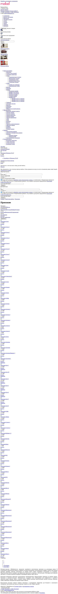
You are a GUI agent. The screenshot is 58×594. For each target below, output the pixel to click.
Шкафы (8, 89)
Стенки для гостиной (11, 73)
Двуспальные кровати (11, 131)
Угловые (17, 209)
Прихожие (8, 72)
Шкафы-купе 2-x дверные (18, 98)
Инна (2, 163)
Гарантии (5, 24)
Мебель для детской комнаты (13, 108)
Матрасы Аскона (13, 135)
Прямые (13, 209)
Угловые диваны (10, 129)
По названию (4, 214)
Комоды (8, 87)
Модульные (9, 209)
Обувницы (8, 106)
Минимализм (8, 212)
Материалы (6, 18)
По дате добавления (5, 217)
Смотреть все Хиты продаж (7, 160)
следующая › (6, 565)
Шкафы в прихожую (14, 93)
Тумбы (7, 83)
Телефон (3, 177)
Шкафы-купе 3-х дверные (18, 99)
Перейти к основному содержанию (9, 1)
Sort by (2, 213)
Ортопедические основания (13, 137)
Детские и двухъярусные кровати (14, 132)
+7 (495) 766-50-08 (5, 12)
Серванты (8, 102)
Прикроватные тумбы (14, 86)
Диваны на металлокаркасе (12, 124)
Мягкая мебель (7, 110)
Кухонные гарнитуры (11, 140)
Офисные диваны (10, 125)
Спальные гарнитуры (11, 74)
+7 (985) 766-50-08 (14, 12)
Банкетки (8, 127)
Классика (3, 212)
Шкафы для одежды (14, 92)
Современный (15, 212)
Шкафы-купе (12, 97)
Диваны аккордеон (10, 115)
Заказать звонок (4, 9)
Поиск (2, 41)
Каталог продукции (8, 17)
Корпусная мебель (7, 70)
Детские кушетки (10, 113)
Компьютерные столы (14, 81)
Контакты (5, 26)
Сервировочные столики (15, 77)
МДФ (5, 207)
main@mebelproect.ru (9, 13)
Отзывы (5, 22)
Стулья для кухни (10, 143)
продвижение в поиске (28, 586)
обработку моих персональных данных (23, 180)
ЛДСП (2, 207)
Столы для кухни (10, 141)
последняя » (6, 566)
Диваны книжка (10, 116)
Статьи (5, 20)
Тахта (7, 120)
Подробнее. (42, 592)
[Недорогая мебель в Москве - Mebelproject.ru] (12, 5)
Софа (7, 118)
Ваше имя (3, 174)
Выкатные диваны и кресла (13, 111)
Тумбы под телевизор (14, 84)
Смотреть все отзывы (6, 170)
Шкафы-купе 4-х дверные (18, 101)
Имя (2, 189)
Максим (2, 166)
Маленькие (3, 209)
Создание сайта (18, 586)
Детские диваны (10, 112)
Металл (8, 207)
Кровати (5, 130)
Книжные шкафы (13, 94)
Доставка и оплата (7, 19)
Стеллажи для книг (11, 103)
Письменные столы (13, 79)
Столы (7, 75)
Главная (2, 199)
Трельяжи (8, 88)
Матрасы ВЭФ (12, 136)
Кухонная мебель (7, 139)
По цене (3, 216)
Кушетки (8, 121)
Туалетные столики (13, 82)
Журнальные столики (14, 78)
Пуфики (8, 126)
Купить (2, 155)
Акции (5, 23)
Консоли (8, 105)
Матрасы (8, 134)
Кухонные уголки (10, 144)
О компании (6, 15)
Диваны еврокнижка (11, 117)
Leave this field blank (5, 183)
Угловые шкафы (13, 96)
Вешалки (8, 107)
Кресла (8, 122)
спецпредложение (5, 40)
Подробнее (10, 158)
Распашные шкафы (13, 91)
